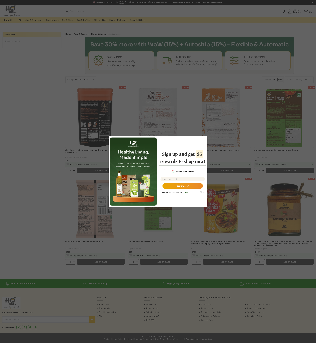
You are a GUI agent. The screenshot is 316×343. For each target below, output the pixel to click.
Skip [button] (202, 192)
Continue (181, 186)
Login (186, 192)
